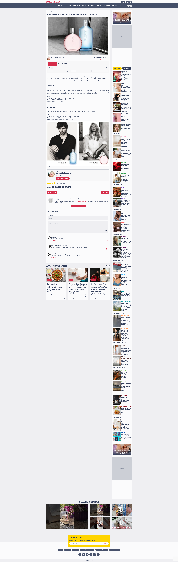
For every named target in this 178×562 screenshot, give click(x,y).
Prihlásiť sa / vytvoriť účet (78, 206)
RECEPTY (79, 5)
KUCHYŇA (124, 395)
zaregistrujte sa (82, 201)
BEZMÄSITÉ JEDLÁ (126, 406)
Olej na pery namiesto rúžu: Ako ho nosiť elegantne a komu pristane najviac (125, 117)
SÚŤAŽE (117, 5)
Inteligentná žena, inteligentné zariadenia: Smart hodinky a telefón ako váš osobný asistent (126, 253)
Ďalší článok (105, 192)
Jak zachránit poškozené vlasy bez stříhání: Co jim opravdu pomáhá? (125, 216)
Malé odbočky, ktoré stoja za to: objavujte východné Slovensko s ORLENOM (126, 268)
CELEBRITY (63, 5)
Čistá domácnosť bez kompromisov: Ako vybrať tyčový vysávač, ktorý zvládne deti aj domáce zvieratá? (126, 426)
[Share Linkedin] (66, 187)
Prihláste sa (58, 198)
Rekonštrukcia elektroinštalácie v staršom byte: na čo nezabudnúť (126, 351)
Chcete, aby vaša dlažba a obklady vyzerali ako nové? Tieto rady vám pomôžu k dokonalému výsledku (126, 322)
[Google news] (94, 554)
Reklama (75, 550)
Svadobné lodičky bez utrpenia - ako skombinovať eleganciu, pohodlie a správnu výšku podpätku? (126, 142)
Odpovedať (53, 240)
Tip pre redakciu (114, 550)
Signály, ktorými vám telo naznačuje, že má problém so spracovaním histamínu (126, 178)
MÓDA (101, 5)
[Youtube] (124, 2)
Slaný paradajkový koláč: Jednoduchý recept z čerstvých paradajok (126, 192)
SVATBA (123, 223)
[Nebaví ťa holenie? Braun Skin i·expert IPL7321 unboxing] (100, 523)
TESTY (88, 5)
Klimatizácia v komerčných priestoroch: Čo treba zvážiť (125, 362)
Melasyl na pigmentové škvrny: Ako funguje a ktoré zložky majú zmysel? (125, 87)
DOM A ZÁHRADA (126, 302)
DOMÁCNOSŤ (125, 316)
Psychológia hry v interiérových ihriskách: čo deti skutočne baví (126, 295)
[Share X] (59, 187)
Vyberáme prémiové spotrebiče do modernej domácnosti (125, 400)
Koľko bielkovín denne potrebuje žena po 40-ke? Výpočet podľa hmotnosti (125, 96)
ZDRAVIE (84, 5)
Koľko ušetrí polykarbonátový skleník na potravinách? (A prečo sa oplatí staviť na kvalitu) (126, 307)
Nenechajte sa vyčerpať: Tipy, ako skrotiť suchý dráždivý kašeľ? (126, 240)
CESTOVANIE (107, 5)
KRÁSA (58, 5)
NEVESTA (123, 136)
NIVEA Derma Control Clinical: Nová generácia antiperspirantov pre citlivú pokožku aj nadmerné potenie (126, 280)
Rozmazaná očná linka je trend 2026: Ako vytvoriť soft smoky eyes (126, 126)
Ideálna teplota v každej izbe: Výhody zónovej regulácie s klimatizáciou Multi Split (126, 387)
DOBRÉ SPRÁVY (125, 263)
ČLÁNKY (123, 237)
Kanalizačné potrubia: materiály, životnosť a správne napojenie (124, 375)
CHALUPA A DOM (126, 370)
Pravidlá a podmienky (87, 550)
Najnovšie (126, 68)
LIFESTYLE (69, 5)
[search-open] (131, 6)
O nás (60, 550)
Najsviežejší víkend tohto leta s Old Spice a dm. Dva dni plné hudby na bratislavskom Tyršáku (126, 76)
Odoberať (105, 543)
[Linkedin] (131, 2)
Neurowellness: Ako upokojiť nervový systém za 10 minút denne (125, 203)
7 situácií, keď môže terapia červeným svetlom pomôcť (125, 166)
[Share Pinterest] (62, 187)
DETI (122, 291)
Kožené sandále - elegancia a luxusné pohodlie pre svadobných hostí (126, 153)
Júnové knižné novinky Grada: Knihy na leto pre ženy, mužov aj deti (126, 437)
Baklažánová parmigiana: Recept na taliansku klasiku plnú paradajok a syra (126, 106)
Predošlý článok (52, 192)
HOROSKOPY (93, 5)
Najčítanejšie (117, 68)
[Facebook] (122, 2)
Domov (48, 11)
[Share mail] (69, 187)
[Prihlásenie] (128, 6)
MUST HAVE (124, 149)
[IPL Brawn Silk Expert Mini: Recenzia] (122, 523)
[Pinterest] (129, 2)
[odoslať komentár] (106, 231)
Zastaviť (50, 71)
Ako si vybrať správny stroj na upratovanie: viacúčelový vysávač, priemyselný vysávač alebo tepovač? (125, 335)
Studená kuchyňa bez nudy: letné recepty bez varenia (126, 410)
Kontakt (67, 550)
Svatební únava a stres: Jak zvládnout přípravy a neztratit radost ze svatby (126, 228)
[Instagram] (127, 2)
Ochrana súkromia (101, 550)
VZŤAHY (74, 5)
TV (120, 5)
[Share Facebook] (52, 187)
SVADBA (112, 5)
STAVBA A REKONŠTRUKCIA (126, 346)
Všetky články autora (63, 178)
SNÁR (98, 5)
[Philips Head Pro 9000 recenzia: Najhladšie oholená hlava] (122, 510)
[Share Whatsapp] (56, 187)
